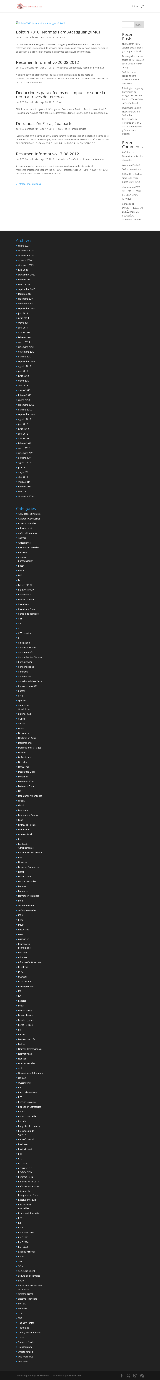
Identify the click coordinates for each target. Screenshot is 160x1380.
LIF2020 (22, 1034)
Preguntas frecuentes (29, 1126)
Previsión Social (26, 1139)
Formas (22, 886)
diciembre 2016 (26, 298)
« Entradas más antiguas (28, 183)
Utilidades (23, 1361)
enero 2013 (24, 399)
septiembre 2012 (26, 414)
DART (21, 728)
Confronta (23, 671)
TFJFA (21, 1337)
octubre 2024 (25, 260)
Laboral (22, 1000)
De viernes (23, 733)
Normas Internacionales (30, 1048)
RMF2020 (23, 1246)
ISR (19, 991)
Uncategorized (25, 1351)
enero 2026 (24, 245)
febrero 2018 (24, 293)
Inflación (22, 952)
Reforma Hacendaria (28, 1186)
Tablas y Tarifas (26, 1322)
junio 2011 (23, 467)
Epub (20, 819)
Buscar (138, 24)
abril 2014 (23, 327)
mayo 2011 (24, 472)
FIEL (20, 857)
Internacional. (25, 981)
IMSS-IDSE (23, 939)
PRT (20, 1153)
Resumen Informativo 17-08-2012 (47, 154)
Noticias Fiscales (26, 1063)
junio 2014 (23, 317)
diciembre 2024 (26, 255)
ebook (21, 800)
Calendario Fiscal (26, 609)
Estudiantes (24, 829)
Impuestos (23, 929)
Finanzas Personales (28, 867)
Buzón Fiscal (24, 594)
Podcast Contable (27, 1116)
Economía (23, 810)
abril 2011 (23, 477)
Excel (20, 839)
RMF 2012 (23, 1237)
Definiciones (24, 757)
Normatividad (25, 1053)
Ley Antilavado (25, 1015)
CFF (20, 637)
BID (20, 575)
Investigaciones (26, 986)
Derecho (22, 762)
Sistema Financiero (27, 1298)
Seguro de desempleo (29, 1275)
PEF (20, 1097)
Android (22, 537)
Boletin (21, 580)
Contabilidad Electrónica (30, 681)
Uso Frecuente (25, 1356)
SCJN (20, 1266)
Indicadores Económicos (68, 67)
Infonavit (22, 957)
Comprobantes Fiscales (30, 657)
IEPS (20, 915)
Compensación (25, 652)
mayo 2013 (24, 380)
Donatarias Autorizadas (30, 795)
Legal (21, 1005)
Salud (21, 1256)
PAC (20, 1087)
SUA (20, 1317)
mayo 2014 (24, 322)
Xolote (125, 165)
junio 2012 (23, 428)
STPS (20, 1313)
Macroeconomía (26, 1039)
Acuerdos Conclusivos (29, 518)
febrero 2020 (24, 279)
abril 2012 (23, 433)
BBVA (21, 570)
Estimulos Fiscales (27, 824)
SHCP (21, 1280)
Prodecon (23, 1144)
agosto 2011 (24, 462)
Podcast (22, 1111)
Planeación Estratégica (29, 1106)
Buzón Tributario (26, 599)
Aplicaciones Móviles (28, 547)
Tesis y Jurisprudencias (74, 128)
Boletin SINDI (25, 584)
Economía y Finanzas (29, 815)
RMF (20, 1227)
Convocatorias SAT (28, 686)
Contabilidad (24, 676)
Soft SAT (22, 1303)
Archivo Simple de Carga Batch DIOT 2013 (132, 178)
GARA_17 (126, 174)
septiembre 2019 (26, 289)
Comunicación (25, 661)
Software (22, 1308)
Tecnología (23, 1327)
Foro (20, 900)
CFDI (20, 628)
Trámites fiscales (26, 1342)
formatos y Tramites (28, 895)
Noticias (22, 1058)
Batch (21, 565)
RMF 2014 (23, 1242)
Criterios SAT (24, 713)
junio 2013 (23, 375)
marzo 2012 (24, 438)
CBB (20, 618)
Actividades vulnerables (30, 513)
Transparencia (25, 1346)
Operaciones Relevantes (30, 1073)
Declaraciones (25, 742)
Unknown (127, 187)
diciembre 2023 (26, 265)
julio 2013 (23, 370)
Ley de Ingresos (26, 1019)
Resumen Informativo (93, 67)
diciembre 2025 (26, 250)
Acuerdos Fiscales (27, 523)
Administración (25, 528)
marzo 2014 (24, 332)
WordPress (75, 1375)
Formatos (23, 891)
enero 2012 (24, 448)
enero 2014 (24, 342)
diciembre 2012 (26, 404)
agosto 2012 (24, 419)
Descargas (23, 766)
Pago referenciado (27, 1092)
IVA (19, 995)
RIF (19, 1222)
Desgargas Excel (26, 771)
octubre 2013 (25, 356)
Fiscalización (24, 876)
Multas (21, 1044)
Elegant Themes (39, 1375)
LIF (19, 1029)
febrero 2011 (24, 486)
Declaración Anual (27, 737)
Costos (21, 690)
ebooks (22, 805)
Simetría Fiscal (25, 1293)
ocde (20, 1068)
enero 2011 (24, 491)
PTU (20, 1158)
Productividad (25, 1149)
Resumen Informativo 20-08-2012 (47, 62)
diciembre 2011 (26, 452)
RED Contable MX (29, 37)
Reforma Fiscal (25, 1176)
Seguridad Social (26, 1270)
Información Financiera (29, 962)
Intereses (23, 976)
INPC (20, 971)
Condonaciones (26, 666)
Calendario (23, 604)
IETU (20, 919)
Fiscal (59, 102)
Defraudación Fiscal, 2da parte (44, 123)
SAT (20, 1261)
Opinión (22, 1077)
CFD (20, 623)
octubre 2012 (25, 409)
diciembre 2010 (26, 496)
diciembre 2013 (26, 346)
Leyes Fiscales (25, 1024)
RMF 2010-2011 (26, 1232)
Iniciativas (23, 966)
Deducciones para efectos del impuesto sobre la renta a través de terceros (60, 94)
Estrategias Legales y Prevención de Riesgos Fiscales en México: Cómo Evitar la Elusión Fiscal (132, 95)
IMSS (20, 934)
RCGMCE (22, 1163)
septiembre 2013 (26, 361)
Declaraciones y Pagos (29, 747)
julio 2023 (23, 269)
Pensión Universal (27, 1101)
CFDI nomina (24, 633)
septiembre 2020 (26, 274)
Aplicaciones (24, 542)
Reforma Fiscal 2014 (28, 1181)
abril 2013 (23, 385)
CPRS (21, 695)
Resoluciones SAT (27, 1199)
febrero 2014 (24, 337)
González (126, 203)
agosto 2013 (24, 366)
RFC (20, 1218)
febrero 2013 (24, 395)
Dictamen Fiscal (26, 786)
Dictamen (23, 776)
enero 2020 (24, 284)
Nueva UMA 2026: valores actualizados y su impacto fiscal (132, 47)
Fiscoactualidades (27, 881)
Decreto (22, 752)
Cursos (21, 723)
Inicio (135, 6)
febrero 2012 (24, 443)
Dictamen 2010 (26, 781)
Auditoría (60, 37)
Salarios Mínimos (26, 1251)
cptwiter (22, 700)
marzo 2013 (24, 390)
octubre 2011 (25, 457)
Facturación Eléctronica (30, 852)
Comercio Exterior (27, 647)
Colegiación (24, 642)
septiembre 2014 (26, 308)
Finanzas (22, 862)
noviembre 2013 (26, 351)
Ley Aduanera (25, 1010)
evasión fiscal (25, 834)
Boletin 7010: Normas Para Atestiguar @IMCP (58, 32)
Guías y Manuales (27, 910)
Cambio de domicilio (28, 613)
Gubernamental (26, 905)
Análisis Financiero (27, 533)
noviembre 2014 (26, 303)
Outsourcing (24, 1082)
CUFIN (21, 718)
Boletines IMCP (26, 589)
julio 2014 (23, 313)
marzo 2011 (24, 481)
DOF (20, 790)
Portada (22, 1121)
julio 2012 (23, 424)
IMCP (21, 924)
